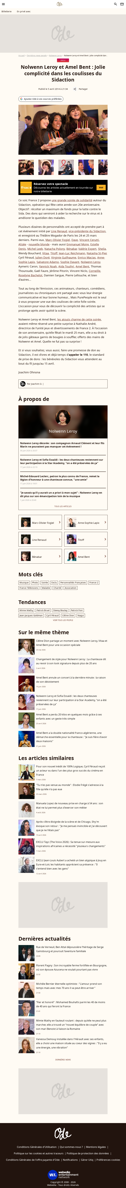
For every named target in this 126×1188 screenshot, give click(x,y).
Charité (57, 587)
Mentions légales (96, 1147)
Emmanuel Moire (78, 244)
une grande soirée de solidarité (72, 200)
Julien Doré (42, 257)
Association (70, 587)
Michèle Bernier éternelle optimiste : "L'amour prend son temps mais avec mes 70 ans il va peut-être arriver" (69, 986)
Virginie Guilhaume (63, 257)
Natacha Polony (54, 249)
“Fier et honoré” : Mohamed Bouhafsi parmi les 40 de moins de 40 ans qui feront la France (70, 1004)
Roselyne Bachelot (30, 275)
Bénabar (71, 249)
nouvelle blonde (39, 244)
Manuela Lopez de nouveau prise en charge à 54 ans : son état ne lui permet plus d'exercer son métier (69, 805)
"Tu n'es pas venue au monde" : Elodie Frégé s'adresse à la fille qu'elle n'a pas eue (69, 787)
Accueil (21, 55)
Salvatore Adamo (48, 262)
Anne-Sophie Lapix (88, 523)
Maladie (46, 587)
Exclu (54, 582)
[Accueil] (59, 4)
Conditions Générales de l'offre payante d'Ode (33, 1159)
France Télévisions (29, 587)
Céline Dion (68, 615)
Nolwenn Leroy (55, 55)
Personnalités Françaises (73, 582)
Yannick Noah (48, 266)
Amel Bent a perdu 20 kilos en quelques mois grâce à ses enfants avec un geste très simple (69, 716)
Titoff (53, 253)
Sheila (102, 249)
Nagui (81, 615)
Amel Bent (82, 266)
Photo (35, 582)
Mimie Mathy (26, 610)
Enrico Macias (87, 257)
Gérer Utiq (87, 1159)
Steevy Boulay (60, 610)
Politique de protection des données (88, 1153)
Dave (74, 240)
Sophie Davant (69, 262)
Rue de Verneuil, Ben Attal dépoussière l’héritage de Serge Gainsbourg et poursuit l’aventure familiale (70, 949)
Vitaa (45, 253)
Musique (24, 582)
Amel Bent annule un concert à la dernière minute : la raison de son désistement (71, 679)
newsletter (122, 4)
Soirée (44, 582)
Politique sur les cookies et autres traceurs (38, 1153)
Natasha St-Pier (96, 253)
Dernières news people (37, 55)
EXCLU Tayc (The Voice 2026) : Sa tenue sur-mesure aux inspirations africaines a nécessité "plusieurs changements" (71, 844)
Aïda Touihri (66, 266)
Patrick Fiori (77, 610)
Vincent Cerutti (89, 240)
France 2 (93, 582)
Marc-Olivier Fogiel (57, 240)
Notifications (70, 1159)
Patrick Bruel (43, 610)
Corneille (94, 271)
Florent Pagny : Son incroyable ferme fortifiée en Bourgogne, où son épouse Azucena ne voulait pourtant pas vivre (71, 967)
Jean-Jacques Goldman (31, 615)
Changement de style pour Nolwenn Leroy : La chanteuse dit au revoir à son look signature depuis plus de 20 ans (71, 661)
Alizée (22, 244)
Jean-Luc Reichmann (72, 253)
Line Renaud (59, 231)
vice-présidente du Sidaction (87, 231)
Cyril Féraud (52, 615)
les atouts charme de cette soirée (79, 319)
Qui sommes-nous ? (71, 1147)
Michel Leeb (35, 249)
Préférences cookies (108, 1159)
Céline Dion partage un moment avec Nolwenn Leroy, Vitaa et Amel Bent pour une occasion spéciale (71, 643)
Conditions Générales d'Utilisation (37, 1147)
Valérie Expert (87, 249)
